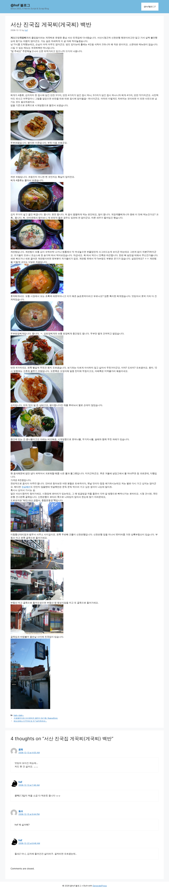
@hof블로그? (150, 6)
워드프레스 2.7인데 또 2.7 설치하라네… (30, 721)
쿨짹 (20, 749)
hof (20, 782)
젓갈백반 (26, 487)
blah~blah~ (19, 715)
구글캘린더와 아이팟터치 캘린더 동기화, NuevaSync (36, 718)
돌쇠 (20, 811)
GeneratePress (100, 885)
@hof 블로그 (20, 5)
